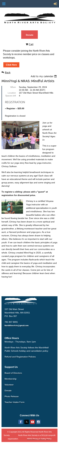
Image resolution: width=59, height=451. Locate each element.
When (13, 87)
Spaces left (10, 95)
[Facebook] (20, 422)
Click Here (11, 64)
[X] (26, 422)
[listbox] (44, 76)
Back (7, 72)
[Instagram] (38, 422)
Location (12, 93)
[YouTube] (32, 422)
